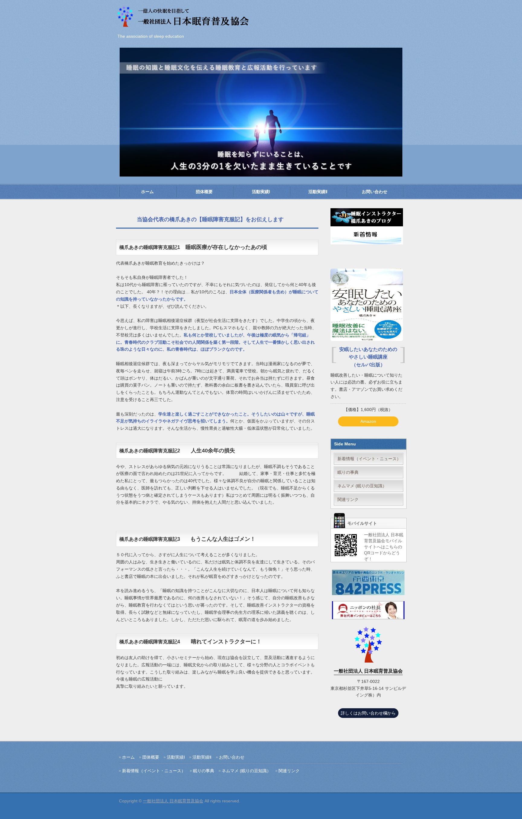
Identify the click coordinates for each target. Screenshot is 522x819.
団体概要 (204, 191)
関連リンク (348, 499)
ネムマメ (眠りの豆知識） (362, 485)
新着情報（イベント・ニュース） (369, 458)
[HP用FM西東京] (368, 591)
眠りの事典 (348, 472)
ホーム (147, 191)
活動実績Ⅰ (261, 191)
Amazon (368, 421)
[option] (261, 112)
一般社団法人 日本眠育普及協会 (173, 800)
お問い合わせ (374, 191)
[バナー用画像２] (368, 615)
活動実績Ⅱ (317, 191)
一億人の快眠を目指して (184, 17)
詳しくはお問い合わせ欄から (368, 713)
